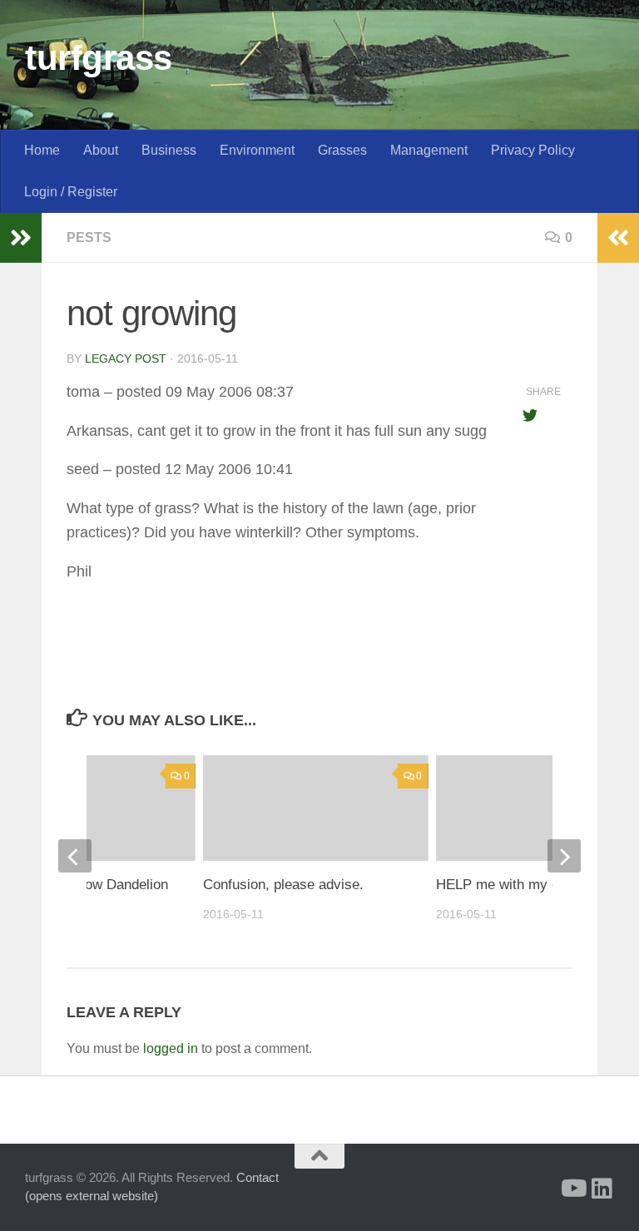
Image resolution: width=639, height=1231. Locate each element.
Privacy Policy (533, 150)
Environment (257, 150)
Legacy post (125, 358)
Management (429, 150)
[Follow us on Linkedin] (602, 1188)
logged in (170, 1048)
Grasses (342, 150)
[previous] (75, 856)
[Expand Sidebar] (21, 238)
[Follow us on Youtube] (572, 1188)
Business (168, 150)
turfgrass (98, 57)
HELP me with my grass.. (515, 884)
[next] (564, 856)
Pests (89, 237)
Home (42, 150)
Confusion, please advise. (283, 884)
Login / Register (70, 192)
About (100, 150)
